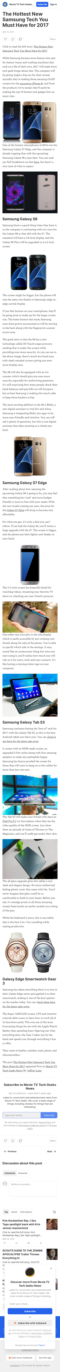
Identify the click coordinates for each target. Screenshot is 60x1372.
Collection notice (30, 1349)
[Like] (5, 39)
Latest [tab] (14, 1212)
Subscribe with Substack (32, 1323)
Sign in (53, 4)
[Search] (54, 1212)
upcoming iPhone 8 (31, 84)
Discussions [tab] (26, 1212)
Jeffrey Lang (34, 1071)
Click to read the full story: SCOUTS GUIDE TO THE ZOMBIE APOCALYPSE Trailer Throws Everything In (22, 1263)
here (36, 162)
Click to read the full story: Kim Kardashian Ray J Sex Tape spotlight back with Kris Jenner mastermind (21, 1234)
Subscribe (42, 4)
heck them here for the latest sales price (28, 1004)
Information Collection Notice (32, 1125)
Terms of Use (45, 1122)
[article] (30, 1232)
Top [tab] (6, 1212)
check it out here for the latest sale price (29, 739)
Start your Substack (21, 1357)
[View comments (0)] (13, 39)
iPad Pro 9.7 (9, 821)
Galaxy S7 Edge (15, 510)
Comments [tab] (9, 1173)
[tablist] (15, 1173)
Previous (12, 1151)
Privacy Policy (35, 1336)
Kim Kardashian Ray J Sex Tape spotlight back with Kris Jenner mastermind (21, 1224)
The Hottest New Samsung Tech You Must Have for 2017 (27, 49)
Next (49, 1151)
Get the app (45, 1357)
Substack (14, 1365)
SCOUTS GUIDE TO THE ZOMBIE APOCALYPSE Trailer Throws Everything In (22, 1254)
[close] (51, 1268)
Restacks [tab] (22, 1173)
